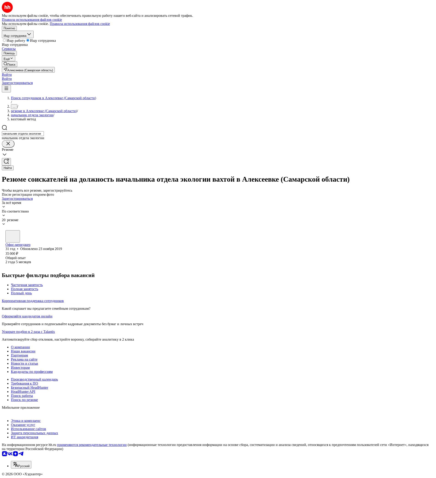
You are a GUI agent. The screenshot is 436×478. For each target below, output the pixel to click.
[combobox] (23, 133)
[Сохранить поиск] (6, 162)
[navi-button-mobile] (6, 88)
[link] (9, 64)
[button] (7, 75)
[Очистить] (8, 144)
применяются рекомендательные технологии (92, 445)
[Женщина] (12, 236)
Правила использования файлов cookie (80, 24)
